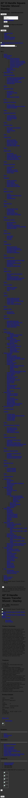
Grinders (9, 168)
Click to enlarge (6, 617)
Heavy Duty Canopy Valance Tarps (16, 543)
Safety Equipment (12, 117)
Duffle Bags (10, 512)
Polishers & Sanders (12, 171)
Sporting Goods (8, 487)
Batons (9, 482)
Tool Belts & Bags (12, 118)
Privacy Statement (9, 38)
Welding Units (11, 313)
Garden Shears (14, 367)
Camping (9, 491)
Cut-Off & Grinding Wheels (14, 79)
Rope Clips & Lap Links (13, 186)
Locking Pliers (11, 211)
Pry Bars (9, 239)
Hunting (9, 494)
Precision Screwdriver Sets (14, 249)
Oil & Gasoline (11, 566)
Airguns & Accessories (16, 496)
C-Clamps (9, 129)
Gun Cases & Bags (12, 515)
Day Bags (9, 511)
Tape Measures (11, 198)
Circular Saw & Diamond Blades (16, 77)
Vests (8, 521)
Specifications (9, 621)
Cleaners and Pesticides (13, 357)
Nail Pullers (10, 236)
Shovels (12, 370)
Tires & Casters (8, 285)
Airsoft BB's (10, 337)
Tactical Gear (7, 508)
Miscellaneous (8, 203)
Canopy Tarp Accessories (14, 524)
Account (3, 14)
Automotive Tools (8, 88)
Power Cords (10, 382)
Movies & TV (10, 564)
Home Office (10, 375)
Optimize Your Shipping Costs (12, 755)
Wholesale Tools (8, 72)
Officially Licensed (12, 344)
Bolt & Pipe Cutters (12, 141)
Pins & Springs (11, 183)
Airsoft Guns (7, 332)
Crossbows (13, 505)
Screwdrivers (7, 244)
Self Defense (7, 479)
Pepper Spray (10, 484)
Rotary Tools (10, 172)
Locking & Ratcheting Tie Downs (16, 106)
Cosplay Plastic (11, 417)
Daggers (9, 455)
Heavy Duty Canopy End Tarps (15, 545)
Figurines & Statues (12, 395)
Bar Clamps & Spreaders (14, 127)
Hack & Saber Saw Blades (14, 82)
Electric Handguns (15, 340)
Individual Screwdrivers (13, 248)
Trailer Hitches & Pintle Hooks (15, 301)
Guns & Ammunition (12, 557)
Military (9, 562)
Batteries (9, 354)
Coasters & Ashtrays (12, 393)
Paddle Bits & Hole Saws (14, 156)
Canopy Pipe (10, 533)
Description (8, 620)
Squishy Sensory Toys (13, 571)
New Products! (8, 55)
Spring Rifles (13, 350)
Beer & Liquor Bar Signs (13, 550)
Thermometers (11, 400)
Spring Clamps (11, 130)
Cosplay (6, 411)
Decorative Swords (12, 429)
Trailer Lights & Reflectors (14, 304)
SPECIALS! (7, 57)
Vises (8, 132)
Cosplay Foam (11, 414)
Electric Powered (11, 339)
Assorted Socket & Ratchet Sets (15, 260)
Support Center (8, 33)
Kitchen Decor (11, 398)
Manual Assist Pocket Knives (15, 445)
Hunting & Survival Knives (14, 457)
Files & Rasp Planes (12, 80)
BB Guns (15, 500)
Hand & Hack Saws (12, 142)
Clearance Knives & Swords (18, 62)
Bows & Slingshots (15, 504)
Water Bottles (10, 507)
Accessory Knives (9, 409)
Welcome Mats (11, 402)
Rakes (12, 368)
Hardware (6, 178)
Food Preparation (11, 363)
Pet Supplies (10, 570)
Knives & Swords (8, 406)
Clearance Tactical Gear (16, 64)
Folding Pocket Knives (10, 437)
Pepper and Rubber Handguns (15, 483)
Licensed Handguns (15, 346)
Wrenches (6, 318)
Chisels (9, 275)
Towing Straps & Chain (13, 298)
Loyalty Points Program (10, 749)
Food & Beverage (12, 553)
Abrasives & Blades (9, 75)
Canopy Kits (10, 526)
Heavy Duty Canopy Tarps (14, 536)
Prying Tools (7, 233)
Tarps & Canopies (9, 522)
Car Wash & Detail (12, 92)
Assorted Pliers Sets (12, 209)
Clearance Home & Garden (17, 61)
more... (5, 86)
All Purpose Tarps (12, 535)
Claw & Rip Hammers (13, 276)
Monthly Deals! (11, 69)
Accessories (10, 91)
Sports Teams (10, 567)
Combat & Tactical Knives (14, 453)
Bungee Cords (11, 105)
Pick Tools (10, 237)
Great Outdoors (11, 556)
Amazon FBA (7, 752)
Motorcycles (10, 563)
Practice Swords (11, 469)
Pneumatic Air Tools (9, 220)
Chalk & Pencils (11, 115)
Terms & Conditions (9, 37)
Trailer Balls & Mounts (13, 299)
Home (5, 54)
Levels (8, 194)
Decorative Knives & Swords (12, 425)
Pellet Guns (16, 501)
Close (2, 796)
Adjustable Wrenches (13, 321)
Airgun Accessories (18, 497)
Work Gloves (10, 391)
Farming (9, 552)
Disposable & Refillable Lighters (16, 358)
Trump (8, 71)
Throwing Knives (8, 476)
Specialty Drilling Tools (13, 159)
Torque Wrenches (12, 326)
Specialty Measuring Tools (14, 195)
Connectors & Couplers (13, 225)
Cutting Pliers (10, 210)
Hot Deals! (10, 68)
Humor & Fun (10, 559)
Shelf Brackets (11, 386)
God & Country (11, 554)
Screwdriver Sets (11, 251)
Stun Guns (10, 486)
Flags (8, 396)
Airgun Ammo (17, 498)
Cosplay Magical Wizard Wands (15, 415)
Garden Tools (10, 364)
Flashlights (10, 361)
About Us (6, 36)
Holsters (9, 518)
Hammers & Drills (12, 228)
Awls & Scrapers (11, 140)
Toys (5, 569)
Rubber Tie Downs (12, 107)
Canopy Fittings (11, 525)
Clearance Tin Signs (15, 65)
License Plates (11, 560)
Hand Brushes (11, 83)
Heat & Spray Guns (12, 170)
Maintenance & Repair (13, 97)
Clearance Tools (14, 67)
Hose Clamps (10, 182)
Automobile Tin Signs (13, 549)
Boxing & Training (12, 490)
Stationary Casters (12, 287)
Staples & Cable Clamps (13, 388)
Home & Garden (8, 353)
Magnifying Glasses (12, 377)
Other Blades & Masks (13, 432)
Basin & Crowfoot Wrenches (14, 322)
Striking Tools (7, 271)
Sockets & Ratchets (9, 257)
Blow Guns (10, 224)
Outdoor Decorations (12, 399)
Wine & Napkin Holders (13, 405)
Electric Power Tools (9, 164)
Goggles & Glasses (12, 514)
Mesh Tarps (10, 546)
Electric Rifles (14, 342)
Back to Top (5, 718)
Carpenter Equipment (10, 113)
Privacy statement (9, 748)
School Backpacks (12, 385)
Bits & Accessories (12, 246)
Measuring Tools (8, 191)
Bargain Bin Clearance (13, 58)
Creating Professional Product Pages (14, 754)
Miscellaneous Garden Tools (18, 371)
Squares (9, 197)
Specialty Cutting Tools (13, 145)
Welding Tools (8, 309)
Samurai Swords (11, 471)
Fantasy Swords (11, 468)
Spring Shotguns (14, 351)
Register (6, 736)
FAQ (5, 34)
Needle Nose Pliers (12, 213)
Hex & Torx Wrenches (13, 324)
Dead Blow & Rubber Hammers (15, 278)
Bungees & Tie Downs (10, 102)
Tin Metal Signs (8, 547)
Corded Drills (10, 167)
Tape (8, 389)
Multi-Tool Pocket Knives (13, 442)
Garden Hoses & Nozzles (17, 365)
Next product (8, 720)
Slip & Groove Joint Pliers (14, 214)
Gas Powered (10, 343)
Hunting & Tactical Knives (11, 451)
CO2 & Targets (14, 336)
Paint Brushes (11, 381)
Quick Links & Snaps (12, 184)
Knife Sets (10, 441)
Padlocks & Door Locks (13, 379)
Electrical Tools (11, 360)
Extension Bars (11, 261)
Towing (6, 295)
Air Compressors (11, 222)
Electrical (9, 94)
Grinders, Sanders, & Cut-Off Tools (16, 226)
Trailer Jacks (10, 302)
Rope (8, 384)
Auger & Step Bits (12, 155)
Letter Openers (11, 430)
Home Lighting (11, 374)
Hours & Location (9, 763)
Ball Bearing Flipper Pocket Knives (16, 444)
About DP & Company (10, 744)
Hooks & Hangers (12, 180)
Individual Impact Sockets (14, 263)
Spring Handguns (15, 349)
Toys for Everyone (12, 573)
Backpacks (10, 510)
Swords (6, 465)
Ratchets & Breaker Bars (13, 266)
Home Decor (7, 392)
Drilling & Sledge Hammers (14, 279)
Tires (8, 290)
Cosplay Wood (11, 420)
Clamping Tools (8, 125)
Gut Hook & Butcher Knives (14, 456)
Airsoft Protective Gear (16, 335)
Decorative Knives (12, 428)
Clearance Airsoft (14, 60)
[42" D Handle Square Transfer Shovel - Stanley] (14, 44)
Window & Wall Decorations (14, 403)
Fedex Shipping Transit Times (12, 751)
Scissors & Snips (11, 144)
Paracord (9, 519)
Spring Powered (11, 347)
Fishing (9, 493)
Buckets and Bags (12, 356)
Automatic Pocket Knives (14, 440)
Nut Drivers (10, 264)
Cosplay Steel (11, 418)
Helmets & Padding (12, 517)
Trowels (9, 120)
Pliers (5, 206)
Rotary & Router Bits (12, 157)
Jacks (8, 95)
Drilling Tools (7, 151)
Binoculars (10, 489)
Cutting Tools (7, 137)
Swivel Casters (11, 289)
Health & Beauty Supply (13, 372)
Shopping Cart (8, 735)
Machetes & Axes (8, 463)
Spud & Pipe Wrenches (13, 325)
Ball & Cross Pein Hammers (14, 274)
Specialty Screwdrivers (13, 252)
